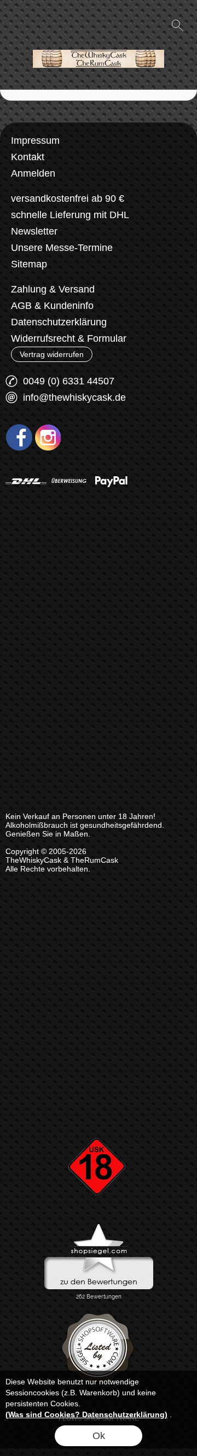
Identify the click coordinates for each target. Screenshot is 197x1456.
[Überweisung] (68, 481)
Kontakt (27, 156)
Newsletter (34, 231)
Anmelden (33, 173)
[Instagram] (48, 437)
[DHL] (26, 481)
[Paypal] (111, 481)
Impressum (35, 140)
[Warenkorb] (157, 25)
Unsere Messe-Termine (62, 247)
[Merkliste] (138, 25)
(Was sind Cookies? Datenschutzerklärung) (86, 1414)
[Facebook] (19, 437)
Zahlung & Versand (53, 289)
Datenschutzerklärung (59, 322)
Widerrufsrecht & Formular (68, 338)
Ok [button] (98, 1435)
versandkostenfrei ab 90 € (67, 198)
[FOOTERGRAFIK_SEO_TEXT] (98, 1119)
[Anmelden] (118, 25)
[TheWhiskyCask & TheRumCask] (98, 43)
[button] (19, 25)
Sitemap (29, 264)
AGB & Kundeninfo (52, 305)
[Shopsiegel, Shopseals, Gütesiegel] (99, 1226)
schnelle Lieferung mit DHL (70, 214)
